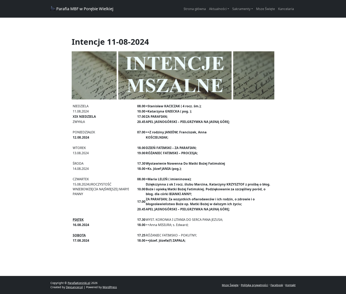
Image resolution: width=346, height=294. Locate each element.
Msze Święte (265, 9)
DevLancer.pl (74, 287)
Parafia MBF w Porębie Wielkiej (84, 8)
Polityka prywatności (254, 285)
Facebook (277, 285)
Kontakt (290, 285)
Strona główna (195, 9)
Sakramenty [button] (241, 9)
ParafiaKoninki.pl (79, 283)
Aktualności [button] (218, 9)
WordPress (110, 287)
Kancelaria (286, 9)
